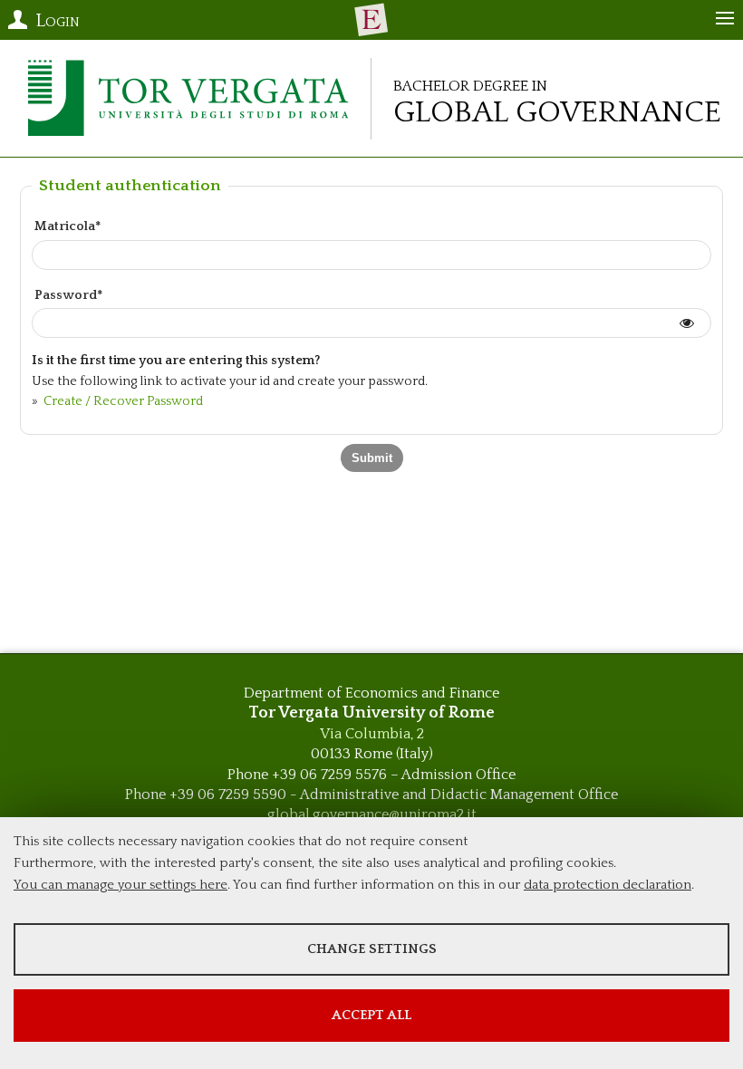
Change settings (372, 949)
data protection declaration (607, 884)
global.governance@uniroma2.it (372, 814)
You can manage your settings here (120, 884)
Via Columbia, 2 (372, 734)
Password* (68, 295)
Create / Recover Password (122, 401)
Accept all (371, 1015)
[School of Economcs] (371, 20)
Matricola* (67, 226)
